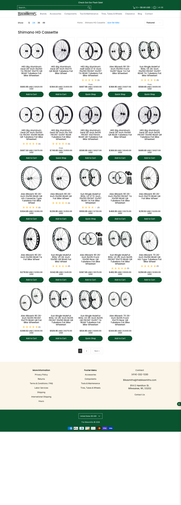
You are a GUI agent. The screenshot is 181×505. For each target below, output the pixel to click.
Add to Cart (31, 94)
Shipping (41, 392)
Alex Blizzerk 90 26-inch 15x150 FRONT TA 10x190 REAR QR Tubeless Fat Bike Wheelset (120, 198)
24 (34, 23)
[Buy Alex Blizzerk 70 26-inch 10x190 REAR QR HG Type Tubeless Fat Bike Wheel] (149, 239)
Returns (41, 379)
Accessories (90, 374)
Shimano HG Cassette (95, 22)
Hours (41, 401)
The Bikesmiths (87, 422)
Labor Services (41, 388)
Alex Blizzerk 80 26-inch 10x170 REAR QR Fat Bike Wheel (149, 196)
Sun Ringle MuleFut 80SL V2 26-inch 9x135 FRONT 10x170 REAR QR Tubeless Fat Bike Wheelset (120, 259)
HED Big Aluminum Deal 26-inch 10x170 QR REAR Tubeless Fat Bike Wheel (61, 70)
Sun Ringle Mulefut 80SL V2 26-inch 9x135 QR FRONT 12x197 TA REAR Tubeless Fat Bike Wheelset (90, 320)
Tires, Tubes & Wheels (90, 388)
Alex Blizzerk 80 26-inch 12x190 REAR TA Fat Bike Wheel (31, 257)
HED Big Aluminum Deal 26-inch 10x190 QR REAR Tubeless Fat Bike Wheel (120, 133)
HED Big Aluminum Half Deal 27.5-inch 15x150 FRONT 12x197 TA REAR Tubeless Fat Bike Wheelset (90, 71)
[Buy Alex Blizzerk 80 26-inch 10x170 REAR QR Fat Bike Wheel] (149, 178)
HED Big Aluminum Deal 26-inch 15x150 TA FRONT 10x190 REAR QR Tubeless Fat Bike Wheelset (31, 135)
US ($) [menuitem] (160, 7)
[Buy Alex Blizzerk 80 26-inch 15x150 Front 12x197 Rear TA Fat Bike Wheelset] (120, 51)
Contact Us (140, 394)
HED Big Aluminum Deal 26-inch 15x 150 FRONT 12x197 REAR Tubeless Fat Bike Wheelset (61, 135)
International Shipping (41, 397)
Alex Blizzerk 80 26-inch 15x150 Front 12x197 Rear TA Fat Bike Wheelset (120, 70)
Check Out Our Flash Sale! (90, 2)
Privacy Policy (41, 374)
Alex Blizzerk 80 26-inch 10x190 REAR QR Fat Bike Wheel (61, 196)
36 (39, 23)
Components (90, 379)
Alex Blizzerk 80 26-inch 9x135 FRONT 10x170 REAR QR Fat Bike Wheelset (31, 319)
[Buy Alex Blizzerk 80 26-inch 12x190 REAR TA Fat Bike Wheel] (31, 239)
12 (29, 23)
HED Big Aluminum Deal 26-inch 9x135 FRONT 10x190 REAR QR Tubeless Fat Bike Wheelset (150, 135)
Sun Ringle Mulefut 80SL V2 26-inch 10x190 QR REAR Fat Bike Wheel (61, 258)
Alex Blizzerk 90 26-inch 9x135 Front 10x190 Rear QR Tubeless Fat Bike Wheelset (90, 259)
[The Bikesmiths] (27, 13)
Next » (96, 351)
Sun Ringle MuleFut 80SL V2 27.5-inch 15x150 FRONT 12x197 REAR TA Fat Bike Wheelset (90, 198)
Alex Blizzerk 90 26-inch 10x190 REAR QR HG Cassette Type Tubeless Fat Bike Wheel (31, 198)
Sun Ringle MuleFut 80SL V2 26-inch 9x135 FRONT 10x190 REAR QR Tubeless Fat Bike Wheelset (61, 320)
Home (80, 22)
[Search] (89, 8)
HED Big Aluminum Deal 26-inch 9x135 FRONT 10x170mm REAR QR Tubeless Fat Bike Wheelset (90, 135)
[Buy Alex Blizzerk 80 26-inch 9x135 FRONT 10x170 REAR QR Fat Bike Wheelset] (31, 300)
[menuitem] (141, 7)
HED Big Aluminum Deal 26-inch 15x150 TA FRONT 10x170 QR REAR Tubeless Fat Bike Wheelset (31, 71)
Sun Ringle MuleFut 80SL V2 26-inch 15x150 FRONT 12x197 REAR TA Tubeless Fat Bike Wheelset (149, 71)
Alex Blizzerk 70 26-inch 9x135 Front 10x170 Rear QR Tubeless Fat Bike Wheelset (120, 320)
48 (43, 23)
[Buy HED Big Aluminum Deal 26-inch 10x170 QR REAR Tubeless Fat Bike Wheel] (61, 51)
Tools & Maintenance (90, 383)
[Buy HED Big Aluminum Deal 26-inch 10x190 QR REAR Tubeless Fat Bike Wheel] (120, 114)
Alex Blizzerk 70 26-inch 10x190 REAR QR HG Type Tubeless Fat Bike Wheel (150, 258)
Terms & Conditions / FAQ (41, 383)
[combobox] (52, 8)
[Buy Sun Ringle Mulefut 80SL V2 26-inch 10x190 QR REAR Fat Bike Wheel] (61, 239)
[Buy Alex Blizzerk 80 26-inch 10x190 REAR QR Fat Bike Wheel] (61, 178)
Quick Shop (90, 94)
